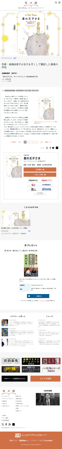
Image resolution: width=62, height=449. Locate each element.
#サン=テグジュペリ (6, 233)
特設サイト (19, 411)
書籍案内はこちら (14, 379)
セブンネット (33, 185)
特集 (17, 408)
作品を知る (19, 401)
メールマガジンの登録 (43, 300)
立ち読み (39, 169)
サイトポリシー (6, 396)
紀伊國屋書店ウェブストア (46, 185)
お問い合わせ (5, 406)
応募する (34, 296)
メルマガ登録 (45, 378)
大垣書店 (40, 193)
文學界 (4, 415)
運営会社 (4, 401)
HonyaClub (46, 189)
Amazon (33, 180)
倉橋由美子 (28, 90)
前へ (20, 142)
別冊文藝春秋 (5, 420)
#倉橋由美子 (23, 233)
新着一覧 (18, 396)
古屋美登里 (6, 73)
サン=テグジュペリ (10, 90)
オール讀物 (5, 418)
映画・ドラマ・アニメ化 (22, 406)
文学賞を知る (19, 403)
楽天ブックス (46, 180)
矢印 (58, 347)
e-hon (33, 189)
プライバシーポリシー (8, 398)
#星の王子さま (16, 233)
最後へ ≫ (48, 142)
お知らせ (4, 403)
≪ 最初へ (13, 142)
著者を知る (19, 398)
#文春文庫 (8, 79)
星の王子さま (19, 90)
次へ (42, 142)
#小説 (9, 81)
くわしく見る (38, 175)
